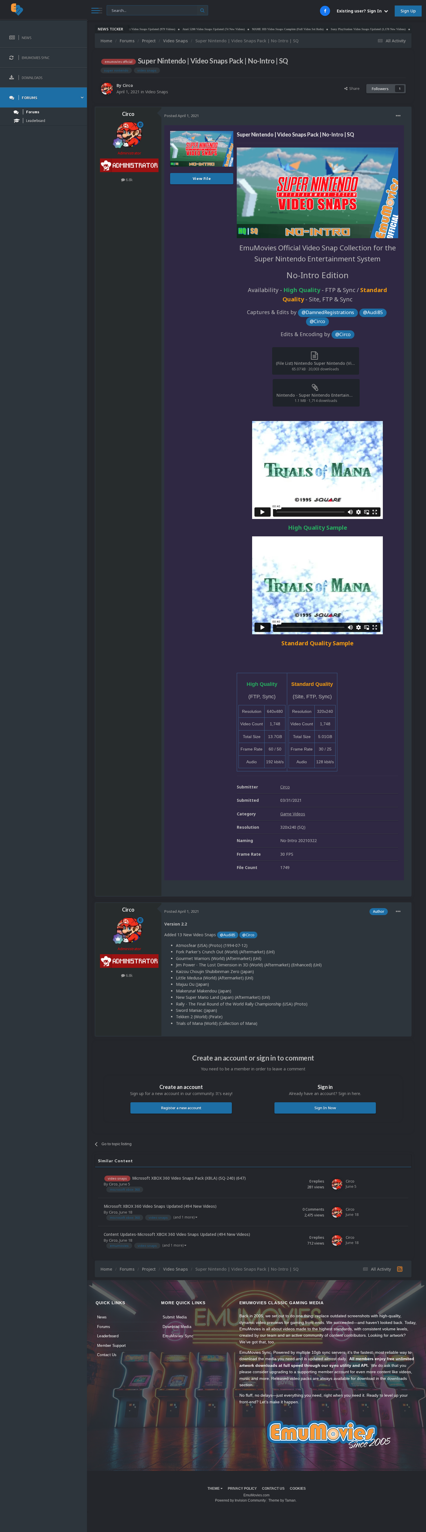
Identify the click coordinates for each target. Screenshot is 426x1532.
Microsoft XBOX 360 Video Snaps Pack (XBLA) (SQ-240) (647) (189, 1178)
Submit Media (175, 1317)
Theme (214, 1489)
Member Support (111, 1345)
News (102, 1317)
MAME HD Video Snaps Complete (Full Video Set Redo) (250, 29)
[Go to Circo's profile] (107, 88)
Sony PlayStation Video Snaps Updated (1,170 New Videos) (331, 29)
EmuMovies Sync (178, 1336)
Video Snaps (156, 91)
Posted (181, 115)
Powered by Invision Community (240, 1500)
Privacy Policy (242, 1489)
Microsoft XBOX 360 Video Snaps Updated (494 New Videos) (160, 1206)
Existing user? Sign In (360, 11)
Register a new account (181, 1107)
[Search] (202, 10)
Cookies (298, 1489)
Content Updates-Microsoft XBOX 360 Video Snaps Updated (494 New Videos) (177, 1234)
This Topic (119, 10)
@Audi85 (373, 312)
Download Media (177, 1327)
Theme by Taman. (282, 1500)
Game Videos (292, 814)
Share (353, 88)
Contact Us (107, 1355)
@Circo (317, 321)
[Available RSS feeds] (400, 1269)
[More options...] (398, 115)
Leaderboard (108, 1336)
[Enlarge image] (317, 192)
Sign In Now (325, 1107)
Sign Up (408, 11)
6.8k (129, 179)
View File (202, 178)
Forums (103, 1327)
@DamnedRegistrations (328, 312)
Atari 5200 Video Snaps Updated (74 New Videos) (176, 29)
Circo (128, 85)
